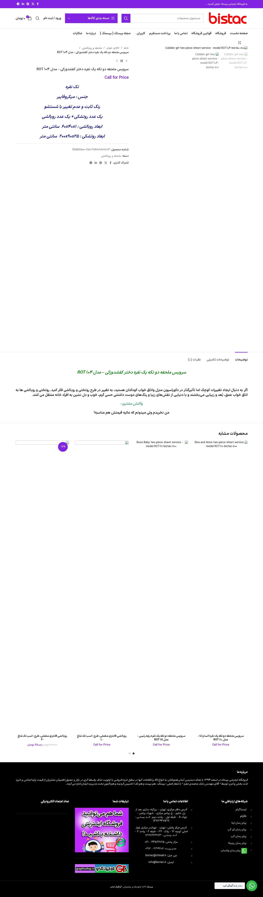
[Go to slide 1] (134, 753)
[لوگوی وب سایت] (228, 18)
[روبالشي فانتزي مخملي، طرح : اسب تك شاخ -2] (42, 586)
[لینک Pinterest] (27, 4)
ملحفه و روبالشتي (92, 48)
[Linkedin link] (23, 4)
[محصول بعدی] (117, 61)
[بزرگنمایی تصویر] (240, 42)
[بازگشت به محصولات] (121, 61)
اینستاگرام (241, 810)
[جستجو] (125, 18)
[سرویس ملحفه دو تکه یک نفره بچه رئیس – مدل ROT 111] (161, 586)
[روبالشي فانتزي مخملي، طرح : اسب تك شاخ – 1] (102, 586)
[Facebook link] (37, 4)
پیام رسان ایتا (238, 823)
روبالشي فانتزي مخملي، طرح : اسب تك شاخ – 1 (102, 738)
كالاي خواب (112, 48)
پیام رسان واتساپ (231, 851)
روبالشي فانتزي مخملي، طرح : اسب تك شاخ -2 (42, 738)
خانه (126, 48)
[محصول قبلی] (126, 61)
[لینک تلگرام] (18, 4)
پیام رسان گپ (238, 836)
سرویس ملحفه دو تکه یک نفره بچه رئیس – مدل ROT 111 (161, 738)
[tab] (241, 358)
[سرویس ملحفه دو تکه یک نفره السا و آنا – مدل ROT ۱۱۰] (221, 586)
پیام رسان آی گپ (236, 830)
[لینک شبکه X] (32, 4)
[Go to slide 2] (130, 753)
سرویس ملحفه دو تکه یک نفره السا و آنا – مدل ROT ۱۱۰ (221, 738)
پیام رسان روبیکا (237, 843)
